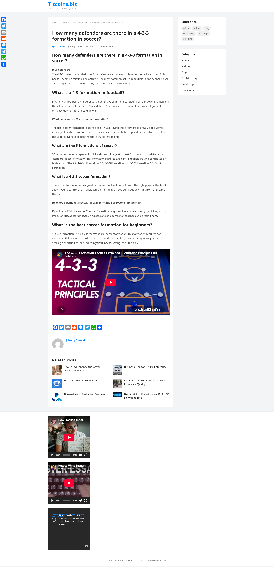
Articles (197, 28)
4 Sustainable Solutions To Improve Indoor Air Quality (145, 382)
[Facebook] (4, 20)
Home (55, 22)
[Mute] (80, 455)
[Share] (4, 64)
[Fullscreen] (85, 455)
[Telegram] (4, 51)
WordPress (162, 560)
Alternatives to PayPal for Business (84, 394)
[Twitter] (4, 26)
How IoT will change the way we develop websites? (83, 368)
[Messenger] (4, 45)
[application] (69, 437)
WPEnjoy (140, 560)
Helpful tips (203, 33)
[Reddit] (4, 39)
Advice (186, 28)
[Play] (52, 455)
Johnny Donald (75, 46)
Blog (207, 28)
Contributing (188, 33)
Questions (65, 22)
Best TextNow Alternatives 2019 (82, 380)
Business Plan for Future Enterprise (145, 367)
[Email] (4, 32)
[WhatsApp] (4, 58)
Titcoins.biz (62, 4)
